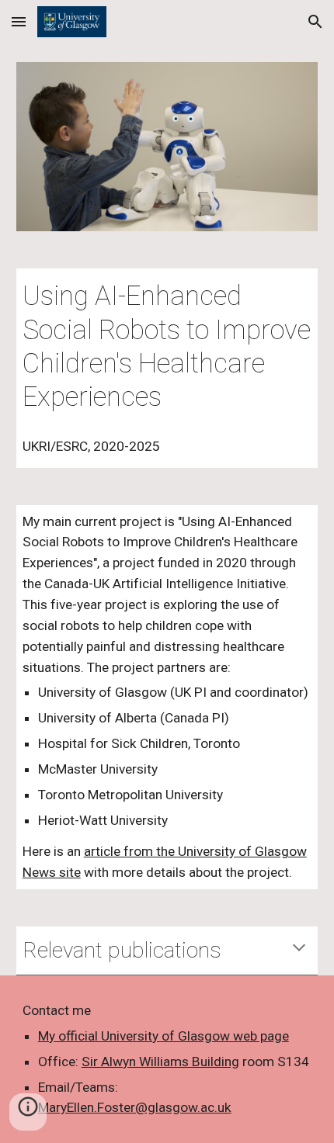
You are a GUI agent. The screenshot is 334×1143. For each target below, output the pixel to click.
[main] (167, 346)
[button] (18, 21)
